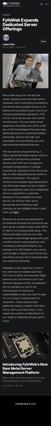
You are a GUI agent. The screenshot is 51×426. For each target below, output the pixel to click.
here (15, 212)
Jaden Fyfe (9, 44)
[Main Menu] (47, 4)
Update (6, 14)
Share (43, 41)
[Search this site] (42, 4)
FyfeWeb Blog (21, 404)
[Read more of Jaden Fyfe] (6, 37)
